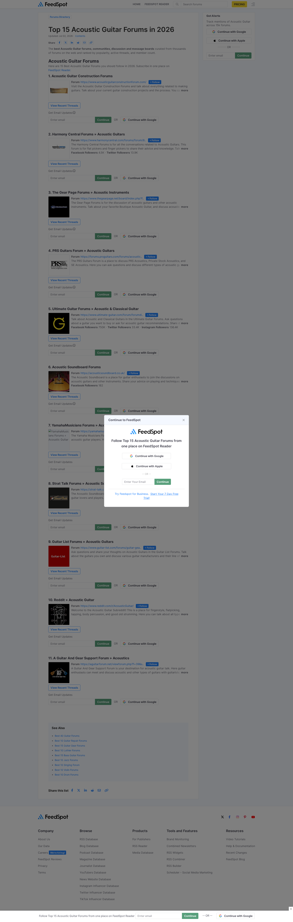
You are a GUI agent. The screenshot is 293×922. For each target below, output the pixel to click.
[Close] (184, 420)
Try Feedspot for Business (131, 494)
